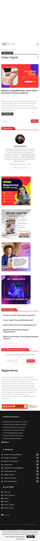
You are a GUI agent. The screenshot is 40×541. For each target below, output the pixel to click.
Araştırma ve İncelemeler (11, 67)
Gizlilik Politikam (9, 495)
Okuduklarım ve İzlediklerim (14, 468)
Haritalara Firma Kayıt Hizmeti (13, 430)
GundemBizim (20, 146)
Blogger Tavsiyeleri (10, 458)
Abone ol (31, 361)
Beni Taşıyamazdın (28, 156)
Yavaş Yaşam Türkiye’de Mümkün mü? (18, 320)
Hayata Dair (8, 465)
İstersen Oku (20, 539)
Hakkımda (7, 492)
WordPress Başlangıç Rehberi (13, 433)
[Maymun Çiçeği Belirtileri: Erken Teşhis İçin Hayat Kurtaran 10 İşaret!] (20, 76)
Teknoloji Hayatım (10, 481)
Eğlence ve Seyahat (11, 461)
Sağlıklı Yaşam (9, 475)
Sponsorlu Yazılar (10, 478)
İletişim (5, 498)
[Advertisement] (20, 21)
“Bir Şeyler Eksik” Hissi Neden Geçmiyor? (19, 315)
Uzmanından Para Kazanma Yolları (15, 422)
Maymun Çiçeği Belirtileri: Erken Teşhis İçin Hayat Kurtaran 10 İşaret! (19, 91)
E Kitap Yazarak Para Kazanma (14, 427)
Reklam (6, 501)
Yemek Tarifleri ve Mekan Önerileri (15, 424)
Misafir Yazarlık (8, 505)
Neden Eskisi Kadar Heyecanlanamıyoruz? (19, 325)
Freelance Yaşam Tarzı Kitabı (13, 436)
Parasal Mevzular (10, 471)
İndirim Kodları (8, 508)
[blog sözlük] (5, 515)
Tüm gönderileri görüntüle (19, 167)
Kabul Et (30, 537)
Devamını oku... (7, 114)
